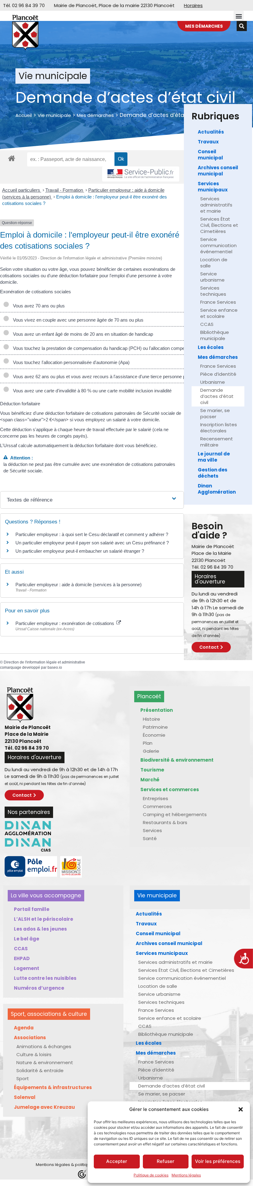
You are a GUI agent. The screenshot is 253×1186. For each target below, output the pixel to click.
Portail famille (31, 909)
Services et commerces (169, 789)
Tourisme (152, 770)
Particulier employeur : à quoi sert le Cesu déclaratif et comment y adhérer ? (91, 534)
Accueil (23, 115)
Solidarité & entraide (40, 1070)
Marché (150, 779)
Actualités (211, 132)
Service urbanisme (212, 276)
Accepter (116, 1161)
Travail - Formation (64, 190)
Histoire (151, 719)
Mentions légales (186, 1175)
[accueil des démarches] (12, 158)
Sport (22, 1078)
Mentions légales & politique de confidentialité (82, 1165)
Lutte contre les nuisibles (45, 978)
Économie (154, 735)
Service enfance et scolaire (219, 313)
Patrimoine (155, 727)
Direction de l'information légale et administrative (44, 662)
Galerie (151, 751)
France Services (218, 302)
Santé (150, 838)
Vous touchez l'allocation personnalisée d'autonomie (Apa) (70, 362)
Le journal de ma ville (214, 457)
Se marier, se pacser (215, 413)
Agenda (24, 1027)
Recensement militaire (216, 441)
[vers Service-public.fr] (140, 174)
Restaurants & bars (165, 822)
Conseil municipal (210, 154)
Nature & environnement (44, 1062)
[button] (241, 1109)
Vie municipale (54, 115)
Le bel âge (26, 939)
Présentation (156, 710)
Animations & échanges (43, 1046)
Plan (147, 743)
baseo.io (55, 667)
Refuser (165, 1161)
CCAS (207, 324)
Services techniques (213, 291)
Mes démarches (95, 115)
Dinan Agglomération (217, 489)
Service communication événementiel (218, 245)
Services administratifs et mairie (216, 204)
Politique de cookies (151, 1175)
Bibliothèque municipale (214, 335)
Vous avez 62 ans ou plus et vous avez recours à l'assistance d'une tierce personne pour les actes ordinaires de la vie (130, 376)
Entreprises (155, 798)
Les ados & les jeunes (40, 929)
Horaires (193, 5)
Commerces (157, 806)
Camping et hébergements (175, 814)
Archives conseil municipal (218, 170)
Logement (26, 968)
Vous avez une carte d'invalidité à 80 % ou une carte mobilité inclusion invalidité (91, 390)
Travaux (208, 141)
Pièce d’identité (218, 374)
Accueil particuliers (21, 190)
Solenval (24, 1097)
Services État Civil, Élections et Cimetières (219, 225)
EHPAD (22, 958)
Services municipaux (213, 186)
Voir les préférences (217, 1161)
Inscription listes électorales (218, 427)
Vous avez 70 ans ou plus (37, 305)
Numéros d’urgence (39, 988)
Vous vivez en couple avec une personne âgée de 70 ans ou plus (76, 320)
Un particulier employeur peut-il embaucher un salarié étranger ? (79, 551)
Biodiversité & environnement (177, 760)
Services (152, 830)
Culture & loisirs (34, 1054)
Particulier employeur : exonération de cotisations (65, 623)
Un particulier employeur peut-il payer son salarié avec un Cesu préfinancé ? (92, 542)
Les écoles (211, 347)
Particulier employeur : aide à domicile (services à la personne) (78, 584)
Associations (30, 1037)
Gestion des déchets (212, 473)
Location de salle (213, 262)
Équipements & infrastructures (53, 1087)
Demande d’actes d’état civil (217, 396)
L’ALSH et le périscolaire (43, 919)
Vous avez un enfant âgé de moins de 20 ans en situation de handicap (81, 334)
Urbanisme (212, 382)
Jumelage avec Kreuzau (44, 1107)
